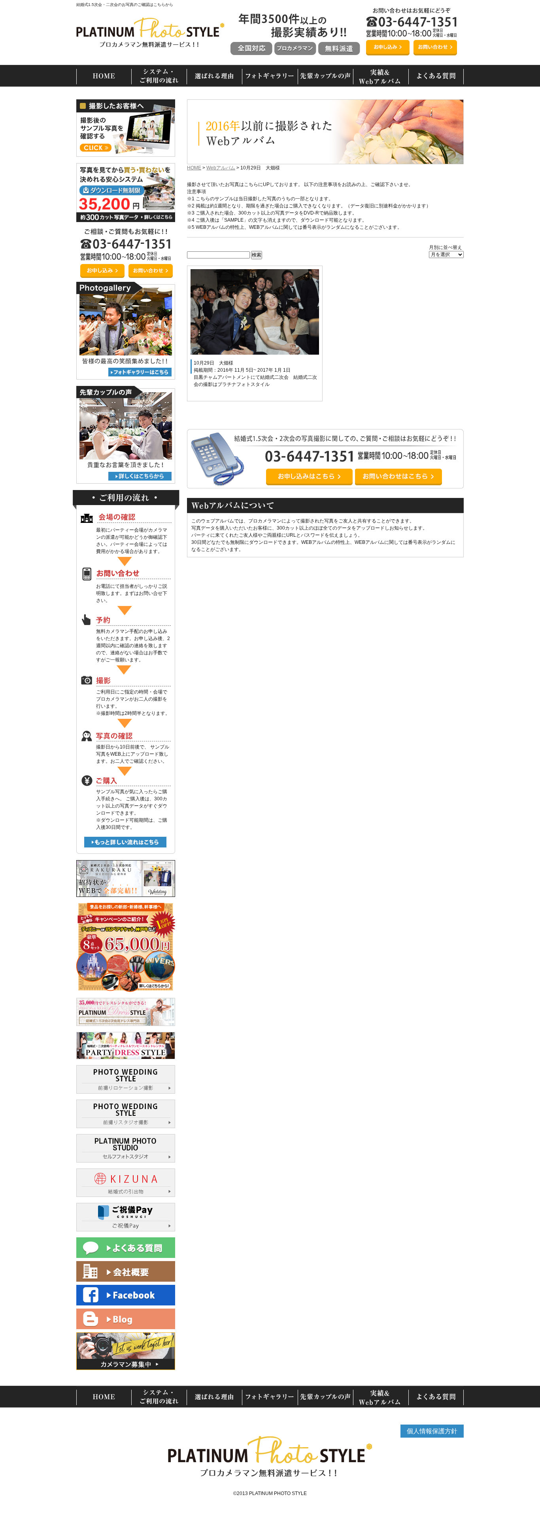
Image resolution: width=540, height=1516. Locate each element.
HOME (194, 168)
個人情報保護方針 (432, 1431)
